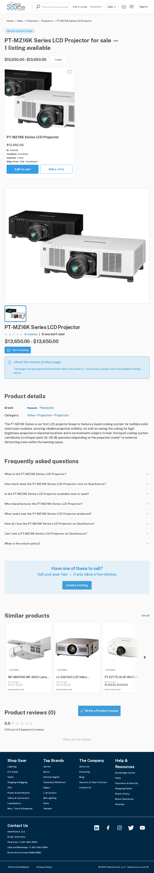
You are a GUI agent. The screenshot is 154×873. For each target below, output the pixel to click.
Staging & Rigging (17, 782)
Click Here (19, 837)
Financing (84, 772)
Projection (32, 20)
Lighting (12, 766)
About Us (84, 766)
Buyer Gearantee (124, 799)
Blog (81, 777)
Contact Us (85, 787)
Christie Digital (51, 777)
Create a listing (77, 585)
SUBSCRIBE (35, 852)
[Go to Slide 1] (15, 313)
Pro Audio (13, 772)
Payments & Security (126, 783)
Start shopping (20, 350)
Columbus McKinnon (54, 782)
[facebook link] (110, 828)
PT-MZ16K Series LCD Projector (74, 20)
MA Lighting (50, 798)
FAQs (118, 778)
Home (10, 20)
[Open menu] (131, 7)
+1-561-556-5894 (38, 847)
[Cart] (124, 7)
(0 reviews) (30, 334)
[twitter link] (133, 828)
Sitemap (119, 804)
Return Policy (122, 793)
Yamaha (47, 808)
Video (20, 20)
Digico (46, 787)
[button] (77, 246)
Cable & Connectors (18, 798)
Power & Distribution (19, 792)
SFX (10, 787)
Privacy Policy (44, 867)
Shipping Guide (123, 788)
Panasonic (47, 408)
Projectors (47, 20)
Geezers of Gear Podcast (93, 782)
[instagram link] (122, 828)
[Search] (37, 6)
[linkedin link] (99, 828)
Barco (46, 772)
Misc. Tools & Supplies (20, 808)
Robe (46, 803)
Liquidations (14, 803)
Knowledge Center (125, 772)
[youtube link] (144, 828)
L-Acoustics (50, 792)
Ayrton (47, 766)
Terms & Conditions (18, 867)
